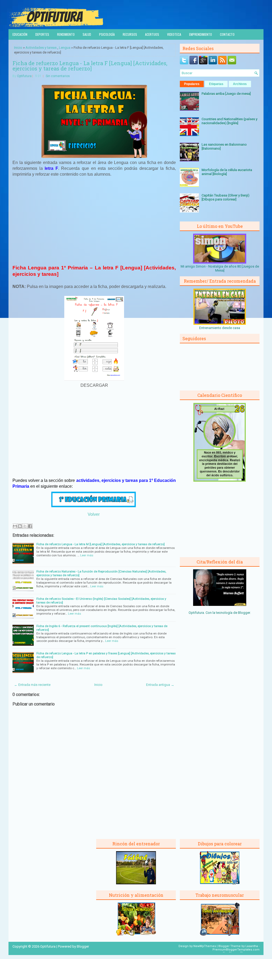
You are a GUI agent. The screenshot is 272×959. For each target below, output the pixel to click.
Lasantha (251, 946)
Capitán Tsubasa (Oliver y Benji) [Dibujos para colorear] (225, 197)
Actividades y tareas (41, 48)
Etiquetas (216, 84)
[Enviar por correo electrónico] (15, 526)
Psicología (107, 34)
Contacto (227, 34)
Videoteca (174, 34)
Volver (94, 514)
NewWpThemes (204, 946)
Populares (191, 84)
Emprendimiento (200, 34)
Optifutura (24, 76)
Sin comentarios (58, 76)
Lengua (64, 48)
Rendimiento (66, 34)
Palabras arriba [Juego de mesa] (226, 94)
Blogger (244, 613)
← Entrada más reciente (32, 685)
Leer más (86, 555)
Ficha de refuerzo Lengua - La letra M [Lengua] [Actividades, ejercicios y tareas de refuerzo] (100, 544)
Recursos (130, 34)
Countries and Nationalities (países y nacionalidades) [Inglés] (229, 121)
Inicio (18, 48)
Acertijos (152, 34)
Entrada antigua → (160, 685)
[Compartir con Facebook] (30, 526)
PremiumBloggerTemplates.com (236, 949)
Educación (19, 34)
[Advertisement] (94, 220)
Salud (87, 34)
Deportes (42, 34)
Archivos (240, 84)
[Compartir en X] (25, 526)
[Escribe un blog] (20, 526)
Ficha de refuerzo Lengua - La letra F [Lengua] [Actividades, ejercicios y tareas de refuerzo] (89, 65)
